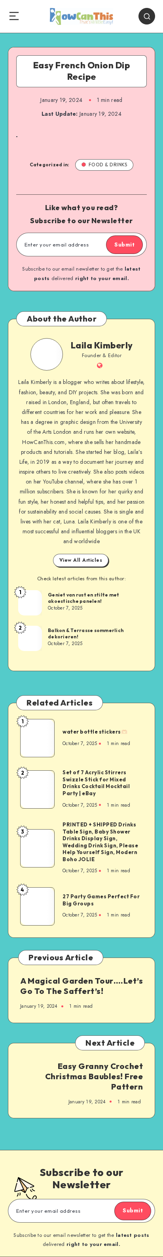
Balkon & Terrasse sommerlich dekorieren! (85, 633)
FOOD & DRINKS (108, 164)
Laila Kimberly (102, 345)
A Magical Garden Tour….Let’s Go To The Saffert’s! (81, 986)
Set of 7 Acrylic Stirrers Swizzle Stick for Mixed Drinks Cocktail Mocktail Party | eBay (96, 782)
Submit (124, 244)
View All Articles (80, 560)
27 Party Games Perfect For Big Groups (101, 900)
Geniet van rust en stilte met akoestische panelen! (83, 598)
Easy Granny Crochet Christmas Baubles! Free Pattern (94, 1076)
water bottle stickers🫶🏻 (95, 731)
